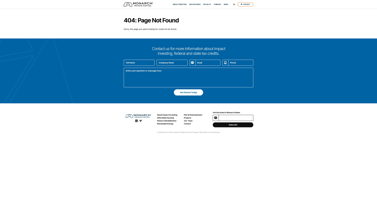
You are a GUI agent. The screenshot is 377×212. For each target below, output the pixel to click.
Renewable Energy (165, 124)
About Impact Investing (167, 115)
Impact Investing (180, 4)
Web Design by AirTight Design (210, 132)
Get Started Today (188, 92)
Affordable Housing (165, 118)
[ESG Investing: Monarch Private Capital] (138, 4)
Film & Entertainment (193, 115)
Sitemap (195, 132)
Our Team (188, 121)
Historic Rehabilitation (166, 121)
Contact (187, 124)
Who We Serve (195, 4)
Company (217, 4)
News (226, 4)
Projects (207, 4)
